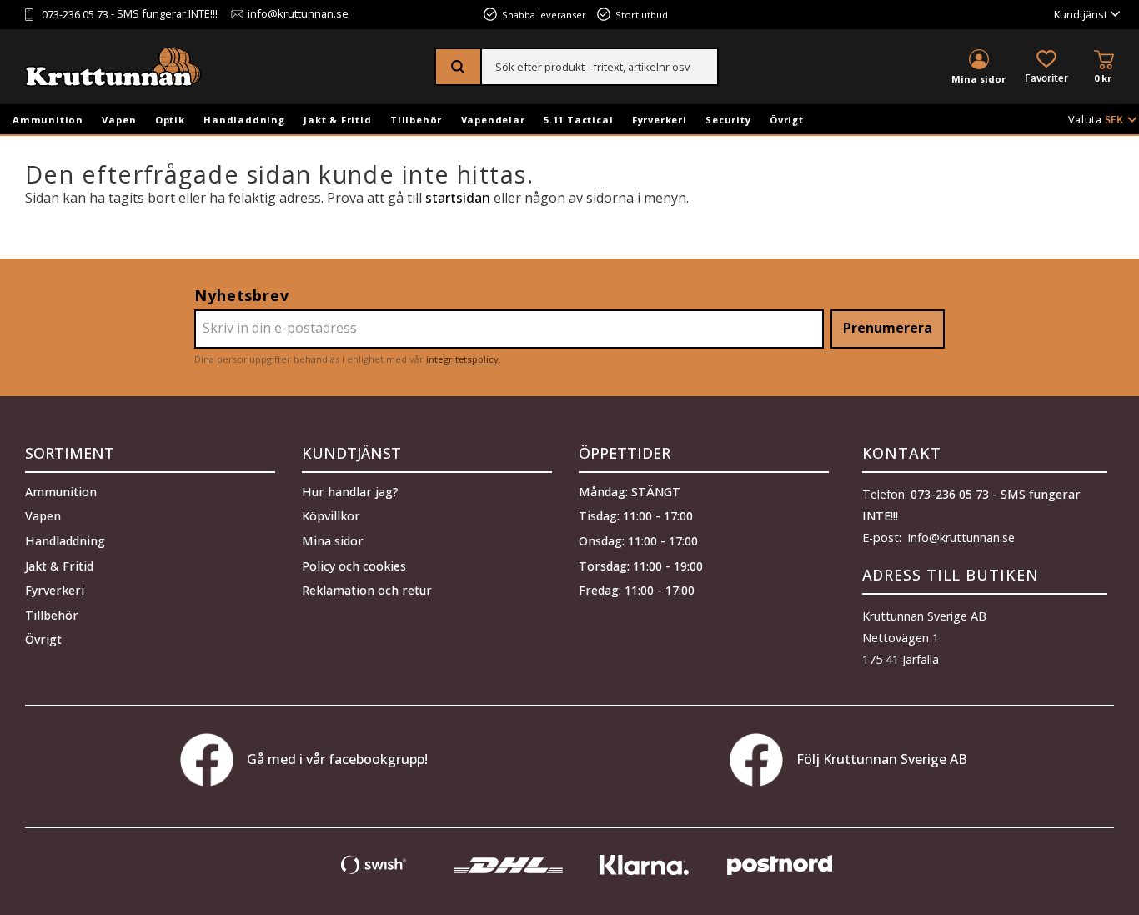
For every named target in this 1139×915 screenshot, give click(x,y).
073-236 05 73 (75, 14)
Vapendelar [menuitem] (493, 119)
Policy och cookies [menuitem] (354, 566)
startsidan (457, 198)
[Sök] (459, 66)
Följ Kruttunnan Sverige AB (881, 759)
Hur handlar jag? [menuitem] (350, 492)
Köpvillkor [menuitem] (331, 516)
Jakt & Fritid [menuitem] (337, 119)
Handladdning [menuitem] (244, 119)
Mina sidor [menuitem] (978, 79)
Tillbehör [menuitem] (416, 119)
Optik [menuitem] (170, 119)
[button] (1046, 68)
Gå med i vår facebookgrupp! (337, 759)
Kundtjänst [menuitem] (1080, 14)
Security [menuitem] (727, 119)
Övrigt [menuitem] (787, 119)
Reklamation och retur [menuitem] (367, 590)
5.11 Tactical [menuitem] (578, 119)
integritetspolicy (462, 359)
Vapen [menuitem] (119, 119)
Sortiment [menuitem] (69, 453)
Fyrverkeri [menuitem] (659, 119)
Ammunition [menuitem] (48, 119)
